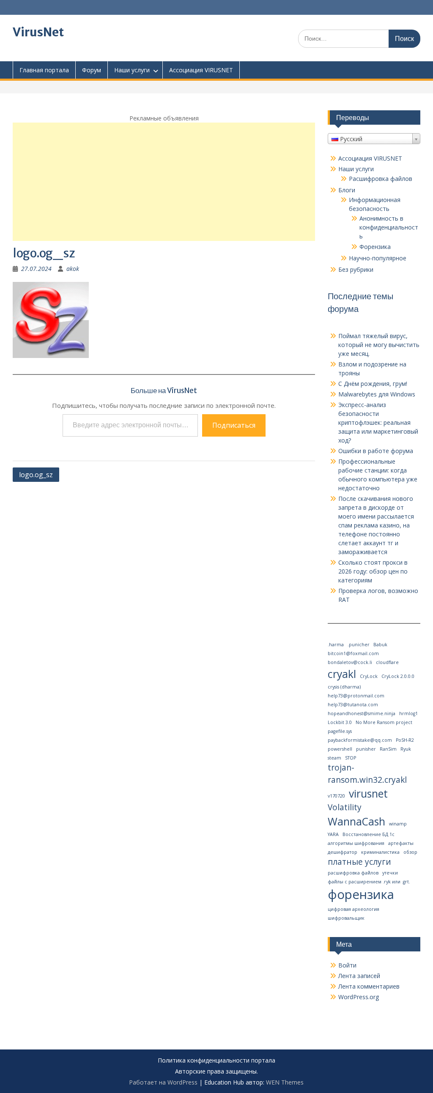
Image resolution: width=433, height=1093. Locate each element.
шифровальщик (346, 918)
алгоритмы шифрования (356, 843)
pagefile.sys (340, 731)
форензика (361, 894)
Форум (91, 70)
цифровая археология (353, 909)
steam (334, 758)
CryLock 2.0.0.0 (397, 676)
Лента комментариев (369, 986)
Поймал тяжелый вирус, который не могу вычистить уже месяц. (378, 345)
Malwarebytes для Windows (376, 394)
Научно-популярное (377, 258)
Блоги (346, 190)
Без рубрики (355, 269)
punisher (366, 749)
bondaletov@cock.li (350, 662)
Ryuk (405, 749)
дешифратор (342, 852)
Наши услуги (132, 70)
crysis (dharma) (344, 687)
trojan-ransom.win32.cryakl (367, 773)
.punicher (359, 645)
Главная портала (44, 70)
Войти (347, 965)
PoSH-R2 (405, 740)
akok (72, 269)
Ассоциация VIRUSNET (201, 70)
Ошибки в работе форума (375, 451)
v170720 (336, 796)
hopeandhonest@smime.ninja (361, 713)
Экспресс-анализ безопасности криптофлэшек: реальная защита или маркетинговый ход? (378, 422)
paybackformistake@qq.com (360, 740)
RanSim (388, 749)
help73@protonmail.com (356, 696)
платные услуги (359, 861)
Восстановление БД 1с (369, 834)
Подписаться (233, 425)
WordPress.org (358, 997)
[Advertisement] (164, 182)
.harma (336, 645)
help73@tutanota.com (353, 705)
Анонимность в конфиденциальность (388, 227)
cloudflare (387, 662)
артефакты (401, 843)
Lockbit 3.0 (340, 722)
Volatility (345, 807)
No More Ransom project (384, 722)
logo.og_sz (36, 474)
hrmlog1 (408, 713)
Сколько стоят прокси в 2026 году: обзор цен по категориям (373, 571)
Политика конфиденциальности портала (216, 1060)
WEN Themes (285, 1082)
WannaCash (356, 821)
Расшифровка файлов (380, 179)
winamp (398, 824)
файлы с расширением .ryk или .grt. (369, 882)
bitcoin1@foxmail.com (353, 653)
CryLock (369, 676)
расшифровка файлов (353, 873)
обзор (410, 852)
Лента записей (359, 976)
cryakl (342, 674)
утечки (390, 873)
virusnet (368, 794)
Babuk (380, 645)
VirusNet (38, 32)
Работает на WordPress (163, 1082)
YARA (333, 834)
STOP (350, 758)
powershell (340, 749)
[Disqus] (164, 594)
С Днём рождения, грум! (372, 384)
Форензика (375, 247)
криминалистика (380, 852)
